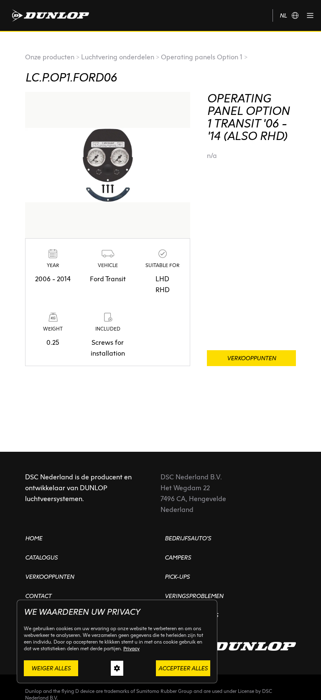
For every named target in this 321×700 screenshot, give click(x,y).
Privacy (131, 648)
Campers (178, 557)
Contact (38, 596)
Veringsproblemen (194, 596)
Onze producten (49, 57)
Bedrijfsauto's (188, 538)
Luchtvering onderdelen (117, 57)
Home (33, 538)
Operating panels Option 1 (201, 57)
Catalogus (41, 557)
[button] (310, 15)
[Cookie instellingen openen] (117, 668)
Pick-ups (177, 576)
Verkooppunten (49, 576)
